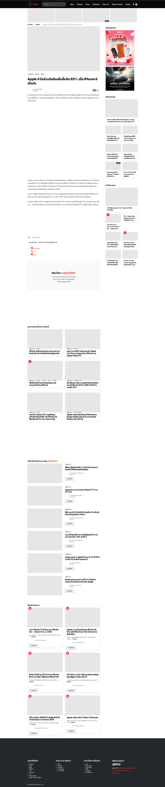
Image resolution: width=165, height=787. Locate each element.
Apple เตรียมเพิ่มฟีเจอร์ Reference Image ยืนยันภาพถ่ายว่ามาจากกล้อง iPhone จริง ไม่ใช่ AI (82, 416)
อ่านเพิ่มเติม (69, 478)
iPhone (80, 4)
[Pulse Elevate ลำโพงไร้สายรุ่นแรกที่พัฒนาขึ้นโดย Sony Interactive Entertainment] (113, 130)
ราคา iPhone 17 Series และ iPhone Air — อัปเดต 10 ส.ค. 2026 (44, 631)
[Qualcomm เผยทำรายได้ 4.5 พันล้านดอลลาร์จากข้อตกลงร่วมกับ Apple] (45, 585)
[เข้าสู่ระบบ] (136, 4)
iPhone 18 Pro (78, 380)
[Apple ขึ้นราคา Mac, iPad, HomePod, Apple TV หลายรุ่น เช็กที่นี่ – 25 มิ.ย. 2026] (68, 15)
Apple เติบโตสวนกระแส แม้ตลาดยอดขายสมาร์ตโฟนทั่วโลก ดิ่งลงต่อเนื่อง (113, 156)
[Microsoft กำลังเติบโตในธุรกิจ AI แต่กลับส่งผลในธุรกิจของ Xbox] (45, 518)
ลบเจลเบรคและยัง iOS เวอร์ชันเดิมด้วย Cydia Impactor (113, 245)
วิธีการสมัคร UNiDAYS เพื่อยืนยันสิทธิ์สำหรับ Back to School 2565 (44, 718)
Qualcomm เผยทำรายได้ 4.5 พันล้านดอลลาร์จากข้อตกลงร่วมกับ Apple (80, 580)
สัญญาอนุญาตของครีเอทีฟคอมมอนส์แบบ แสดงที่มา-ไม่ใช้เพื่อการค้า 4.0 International (124, 770)
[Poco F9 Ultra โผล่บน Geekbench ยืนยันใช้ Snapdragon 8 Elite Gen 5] (130, 166)
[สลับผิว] (133, 4)
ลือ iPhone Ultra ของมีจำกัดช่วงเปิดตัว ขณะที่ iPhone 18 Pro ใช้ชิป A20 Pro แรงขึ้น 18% (82, 385)
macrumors (36, 237)
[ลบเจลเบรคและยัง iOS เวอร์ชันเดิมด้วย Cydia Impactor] (113, 236)
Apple (75, 348)
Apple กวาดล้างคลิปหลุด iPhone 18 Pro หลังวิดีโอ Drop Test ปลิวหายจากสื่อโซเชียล (82, 632)
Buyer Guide (117, 4)
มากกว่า (33, 636)
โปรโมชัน (60, 765)
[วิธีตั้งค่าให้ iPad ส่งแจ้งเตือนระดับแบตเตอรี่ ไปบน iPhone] (45, 371)
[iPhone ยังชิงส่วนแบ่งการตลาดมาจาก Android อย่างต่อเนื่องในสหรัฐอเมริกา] (45, 339)
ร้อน (30, 608)
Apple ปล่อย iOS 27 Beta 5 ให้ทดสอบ (82, 717)
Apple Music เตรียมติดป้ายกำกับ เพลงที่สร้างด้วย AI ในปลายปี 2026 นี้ (129, 156)
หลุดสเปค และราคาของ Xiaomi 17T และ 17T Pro (81, 491)
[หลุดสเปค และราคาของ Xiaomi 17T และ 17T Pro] (45, 496)
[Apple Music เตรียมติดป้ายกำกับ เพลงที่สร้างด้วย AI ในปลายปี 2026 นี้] (130, 148)
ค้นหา (45, 4)
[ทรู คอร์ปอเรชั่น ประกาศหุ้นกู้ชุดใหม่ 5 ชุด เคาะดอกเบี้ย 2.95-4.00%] (45, 540)
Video (127, 4)
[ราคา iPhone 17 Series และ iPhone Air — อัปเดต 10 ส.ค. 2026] (45, 617)
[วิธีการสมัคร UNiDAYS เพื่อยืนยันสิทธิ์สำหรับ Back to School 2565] (45, 705)
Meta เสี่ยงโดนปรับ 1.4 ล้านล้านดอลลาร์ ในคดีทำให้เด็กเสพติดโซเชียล (81, 468)
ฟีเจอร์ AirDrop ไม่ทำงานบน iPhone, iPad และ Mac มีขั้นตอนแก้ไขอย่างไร (44, 675)
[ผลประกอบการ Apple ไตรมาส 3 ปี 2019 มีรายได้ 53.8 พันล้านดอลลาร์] (45, 563)
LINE (87, 769)
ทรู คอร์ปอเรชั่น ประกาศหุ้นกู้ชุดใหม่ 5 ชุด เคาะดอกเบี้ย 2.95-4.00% (81, 535)
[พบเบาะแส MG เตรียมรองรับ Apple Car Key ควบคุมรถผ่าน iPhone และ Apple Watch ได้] (82, 339)
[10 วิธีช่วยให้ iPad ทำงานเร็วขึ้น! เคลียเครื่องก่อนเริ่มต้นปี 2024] (113, 254)
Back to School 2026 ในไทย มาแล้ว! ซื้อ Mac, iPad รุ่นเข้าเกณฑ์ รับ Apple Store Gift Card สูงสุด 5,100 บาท (40, 18)
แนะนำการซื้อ (61, 771)
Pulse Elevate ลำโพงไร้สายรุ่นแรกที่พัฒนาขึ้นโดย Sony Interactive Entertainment (113, 138)
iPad (87, 4)
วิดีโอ (59, 764)
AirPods (31, 772)
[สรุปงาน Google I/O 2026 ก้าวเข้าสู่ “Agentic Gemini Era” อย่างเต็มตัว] (123, 15)
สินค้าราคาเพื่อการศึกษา (35, 777)
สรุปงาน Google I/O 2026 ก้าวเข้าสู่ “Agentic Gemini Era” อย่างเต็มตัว (122, 19)
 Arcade (89, 765)
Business (53, 461)
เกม (87, 764)
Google (88, 771)
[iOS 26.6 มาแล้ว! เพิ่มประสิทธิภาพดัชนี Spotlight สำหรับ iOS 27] (82, 662)
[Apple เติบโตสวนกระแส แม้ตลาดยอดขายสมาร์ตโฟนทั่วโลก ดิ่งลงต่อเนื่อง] (113, 148)
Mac (72, 4)
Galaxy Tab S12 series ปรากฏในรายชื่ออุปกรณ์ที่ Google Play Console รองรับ (130, 263)
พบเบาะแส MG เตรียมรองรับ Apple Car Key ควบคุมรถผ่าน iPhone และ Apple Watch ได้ (81, 353)
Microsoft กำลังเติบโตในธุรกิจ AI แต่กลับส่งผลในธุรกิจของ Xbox (82, 513)
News (38, 348)
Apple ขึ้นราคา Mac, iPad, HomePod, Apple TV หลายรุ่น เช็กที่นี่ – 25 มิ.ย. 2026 (68, 18)
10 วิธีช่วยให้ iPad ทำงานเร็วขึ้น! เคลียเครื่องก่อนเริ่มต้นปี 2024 (112, 263)
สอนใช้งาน (60, 767)
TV (30, 771)
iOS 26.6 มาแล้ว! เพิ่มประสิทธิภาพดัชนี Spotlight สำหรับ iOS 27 (82, 676)
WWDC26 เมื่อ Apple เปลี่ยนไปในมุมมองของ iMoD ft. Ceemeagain (95, 19)
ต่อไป (137, 15)
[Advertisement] (64, 164)
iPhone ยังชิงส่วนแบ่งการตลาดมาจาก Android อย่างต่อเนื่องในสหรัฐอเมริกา (44, 352)
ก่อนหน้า (28, 15)
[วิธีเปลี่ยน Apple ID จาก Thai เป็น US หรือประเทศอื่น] (122, 197)
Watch (31, 769)
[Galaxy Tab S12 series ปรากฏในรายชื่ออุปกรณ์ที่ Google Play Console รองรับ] (130, 254)
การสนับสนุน (61, 769)
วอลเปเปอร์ (89, 767)
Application (77, 412)
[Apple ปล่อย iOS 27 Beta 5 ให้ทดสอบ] (82, 705)
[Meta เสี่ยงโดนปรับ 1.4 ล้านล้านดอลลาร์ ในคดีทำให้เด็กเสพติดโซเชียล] (45, 473)
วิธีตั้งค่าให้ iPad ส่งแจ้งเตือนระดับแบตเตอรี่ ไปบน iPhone (42, 384)
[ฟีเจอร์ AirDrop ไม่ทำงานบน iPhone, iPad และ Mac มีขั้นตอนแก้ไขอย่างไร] (45, 662)
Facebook (89, 772)
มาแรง (30, 361)
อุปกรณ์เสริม (32, 775)
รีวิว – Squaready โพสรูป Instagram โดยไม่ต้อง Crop (129, 218)
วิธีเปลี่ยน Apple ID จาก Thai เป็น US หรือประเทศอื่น (119, 209)
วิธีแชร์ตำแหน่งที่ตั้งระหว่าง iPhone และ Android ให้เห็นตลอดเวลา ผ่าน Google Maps (130, 138)
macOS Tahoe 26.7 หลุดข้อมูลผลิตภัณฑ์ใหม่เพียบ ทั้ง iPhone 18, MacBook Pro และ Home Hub (43, 416)
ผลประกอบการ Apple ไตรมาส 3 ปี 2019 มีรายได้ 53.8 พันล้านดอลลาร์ (82, 558)
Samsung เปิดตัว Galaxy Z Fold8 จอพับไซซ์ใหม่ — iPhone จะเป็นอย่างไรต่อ (113, 174)
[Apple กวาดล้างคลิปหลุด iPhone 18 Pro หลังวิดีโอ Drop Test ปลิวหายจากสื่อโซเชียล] (82, 617)
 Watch (96, 4)
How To (106, 4)
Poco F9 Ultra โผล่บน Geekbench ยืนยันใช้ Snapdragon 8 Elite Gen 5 (130, 174)
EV (30, 774)
